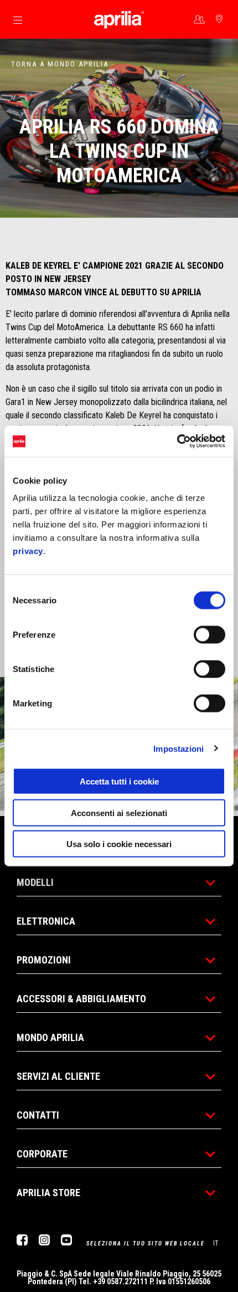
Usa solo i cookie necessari (119, 844)
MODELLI (35, 882)
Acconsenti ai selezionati (119, 812)
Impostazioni (178, 748)
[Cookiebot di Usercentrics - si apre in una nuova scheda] (176, 441)
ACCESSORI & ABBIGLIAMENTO (81, 998)
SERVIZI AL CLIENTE (58, 1076)
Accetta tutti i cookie (119, 781)
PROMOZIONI (44, 960)
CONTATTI (38, 1115)
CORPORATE (42, 1154)
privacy (28, 551)
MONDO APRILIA (50, 1037)
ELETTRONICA (46, 921)
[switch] (209, 635)
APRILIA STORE (48, 1192)
